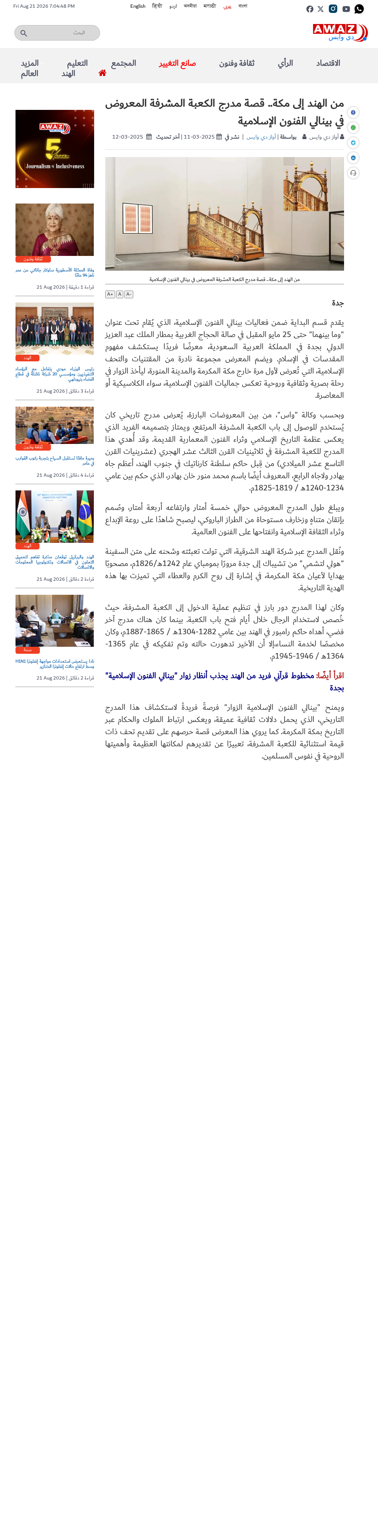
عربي (227, 6)
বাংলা (242, 6)
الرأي (285, 63)
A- (129, 294)
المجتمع (123, 63)
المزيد (30, 63)
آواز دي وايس (261, 137)
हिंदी (157, 6)
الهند (68, 73)
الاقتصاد (328, 63)
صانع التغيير (177, 63)
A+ (110, 294)
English (137, 6)
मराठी (210, 6)
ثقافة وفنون (237, 63)
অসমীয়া (190, 6)
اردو (173, 6)
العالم (29, 73)
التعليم (77, 63)
